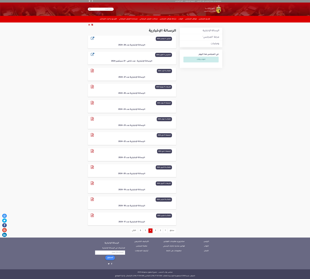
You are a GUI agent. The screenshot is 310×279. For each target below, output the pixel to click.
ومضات (215, 44)
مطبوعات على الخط (174, 251)
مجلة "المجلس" (210, 37)
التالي (134, 231)
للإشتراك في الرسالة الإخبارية (113, 248)
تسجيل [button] (110, 258)
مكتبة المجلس (141, 246)
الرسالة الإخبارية (211, 30)
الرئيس (206, 241)
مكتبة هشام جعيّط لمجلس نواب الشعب (209, 1)
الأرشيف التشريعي (141, 241)
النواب (206, 246)
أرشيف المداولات (190, 1)
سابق (172, 231)
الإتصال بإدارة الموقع (123, 276)
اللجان (206, 251)
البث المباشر (179, 1)
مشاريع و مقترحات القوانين (174, 241)
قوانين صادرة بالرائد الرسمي (174, 246)
